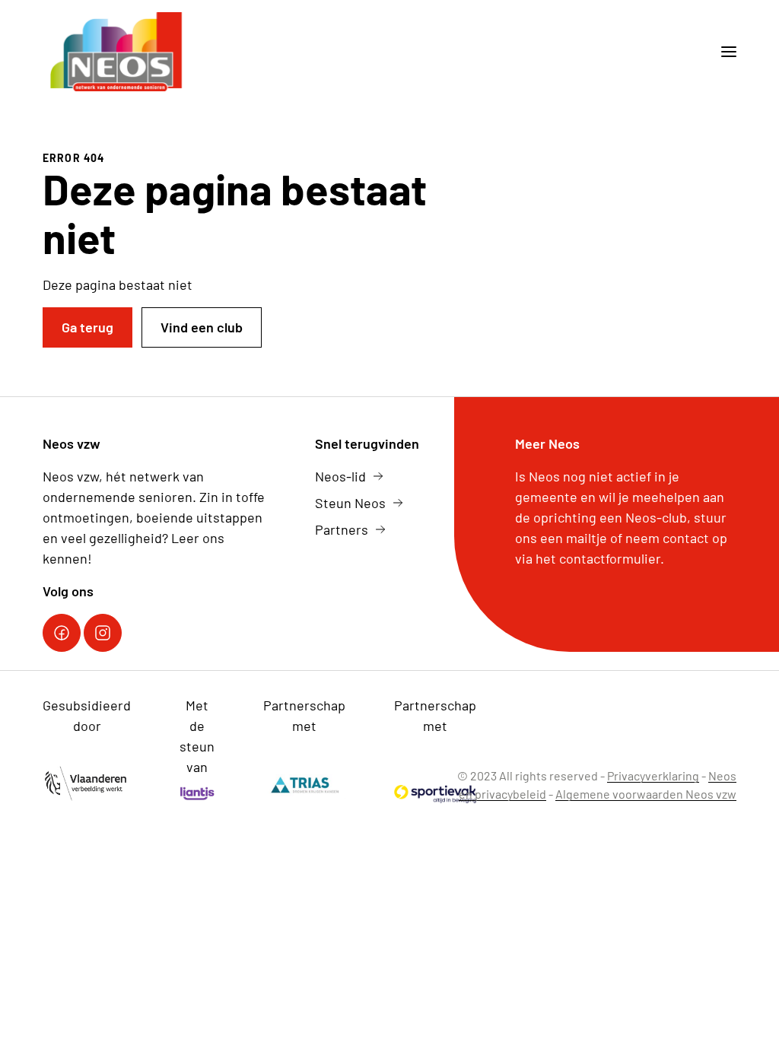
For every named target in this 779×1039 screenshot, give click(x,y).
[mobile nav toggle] (722, 51)
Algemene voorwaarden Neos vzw (645, 793)
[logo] (118, 51)
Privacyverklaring (653, 775)
